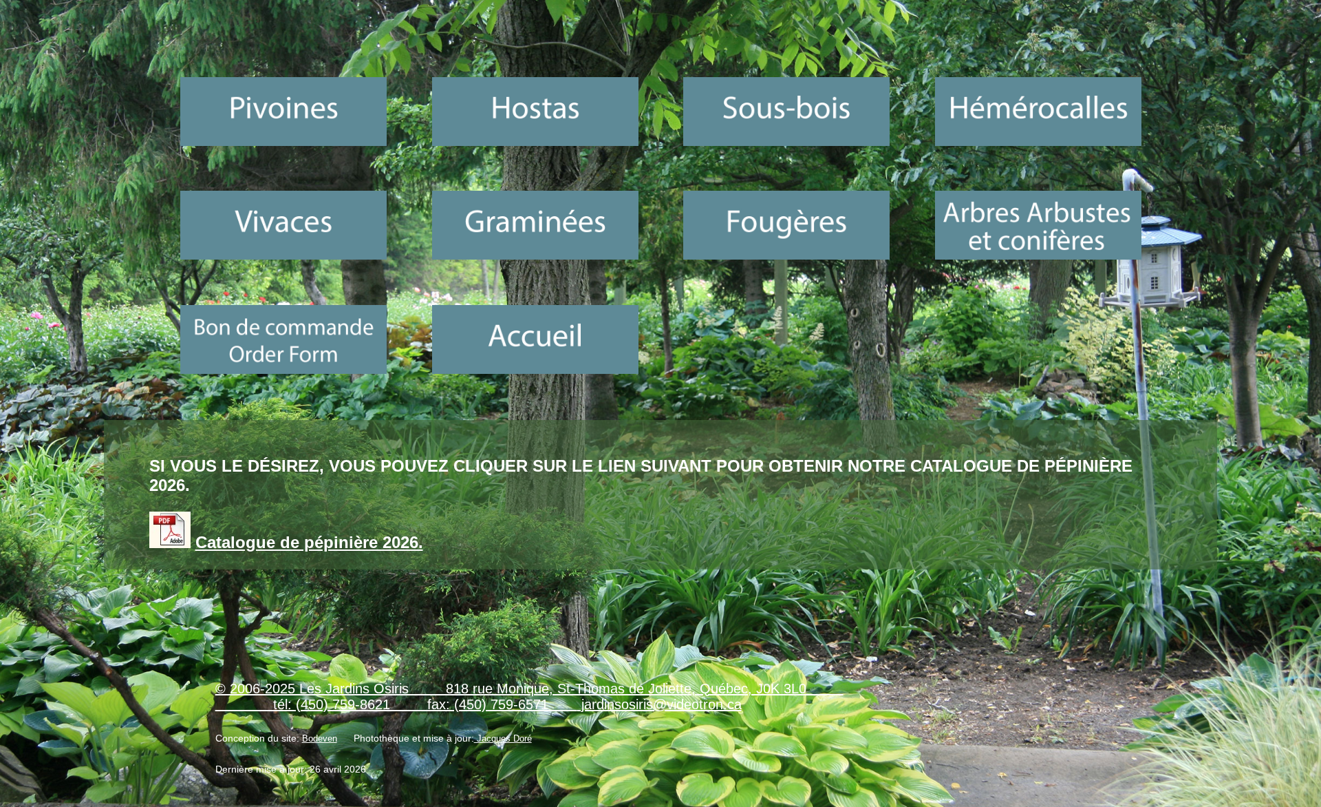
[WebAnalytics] (242, 792)
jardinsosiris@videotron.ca (659, 704)
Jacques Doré (503, 739)
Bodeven (319, 739)
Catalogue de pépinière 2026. (309, 542)
